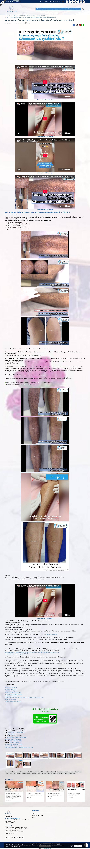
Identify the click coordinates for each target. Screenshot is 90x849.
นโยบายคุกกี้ (17, 846)
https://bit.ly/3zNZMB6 (11, 696)
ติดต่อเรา (78, 9)
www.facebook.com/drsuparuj (13, 739)
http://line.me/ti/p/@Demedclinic (17, 732)
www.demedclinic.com (11, 747)
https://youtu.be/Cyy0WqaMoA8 (13, 694)
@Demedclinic (11, 734)
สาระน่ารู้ (62, 9)
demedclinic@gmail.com (14, 830)
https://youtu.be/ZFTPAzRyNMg (13, 214)
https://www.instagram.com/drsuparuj (17, 737)
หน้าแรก (38, 9)
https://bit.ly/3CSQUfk (10, 691)
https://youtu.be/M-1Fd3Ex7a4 (13, 692)
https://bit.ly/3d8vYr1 (16, 742)
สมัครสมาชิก (16, 1)
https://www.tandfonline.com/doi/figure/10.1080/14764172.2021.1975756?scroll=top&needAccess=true (32, 652)
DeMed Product (55, 9)
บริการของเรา (45, 9)
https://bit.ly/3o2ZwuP (11, 689)
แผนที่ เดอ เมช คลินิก (37, 815)
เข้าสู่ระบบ (8, 1)
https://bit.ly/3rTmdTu (11, 687)
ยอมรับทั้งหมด (78, 845)
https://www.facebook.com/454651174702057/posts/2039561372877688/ (24, 697)
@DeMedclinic (12, 833)
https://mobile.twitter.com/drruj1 (14, 746)
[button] (83, 9)
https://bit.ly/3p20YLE (16, 741)
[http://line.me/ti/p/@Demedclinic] (45, 718)
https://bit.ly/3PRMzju (11, 699)
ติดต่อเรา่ (34, 817)
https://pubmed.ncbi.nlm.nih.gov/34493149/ (16, 654)
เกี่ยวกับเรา (70, 9)
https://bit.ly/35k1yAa (51, 634)
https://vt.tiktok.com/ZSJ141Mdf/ (13, 744)
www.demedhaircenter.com (25, 747)
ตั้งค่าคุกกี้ (71, 845)
